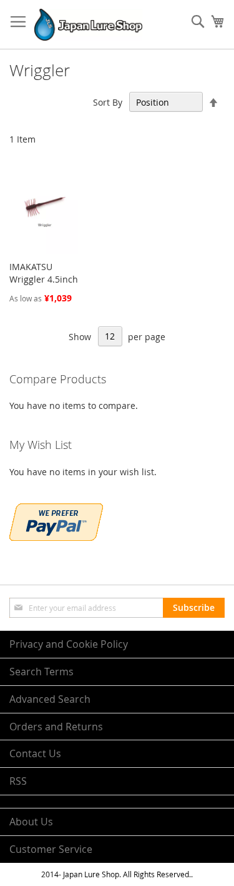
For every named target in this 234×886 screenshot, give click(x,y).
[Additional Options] (56, 537)
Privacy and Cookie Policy (68, 644)
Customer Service (50, 849)
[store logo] (88, 25)
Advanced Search (49, 699)
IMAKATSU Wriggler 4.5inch (43, 273)
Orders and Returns (56, 726)
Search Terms (41, 671)
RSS (18, 781)
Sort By (107, 102)
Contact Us (35, 753)
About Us (31, 821)
